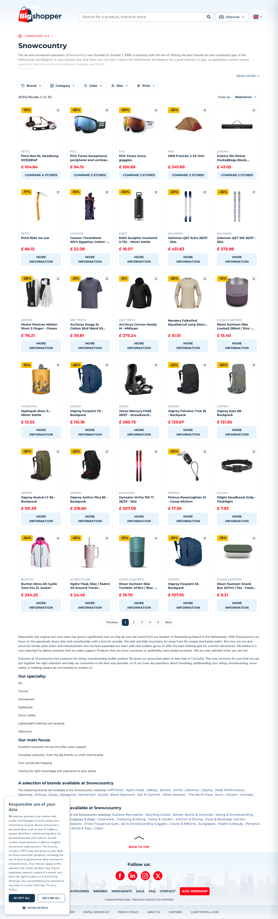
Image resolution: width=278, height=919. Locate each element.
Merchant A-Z (38, 36)
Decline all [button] (51, 898)
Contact (167, 891)
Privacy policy (128, 912)
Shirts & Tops (81, 828)
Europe (56, 64)
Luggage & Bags (82, 819)
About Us (153, 912)
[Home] (22, 36)
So (132, 663)
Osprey (207, 790)
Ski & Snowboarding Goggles (144, 824)
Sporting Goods (158, 815)
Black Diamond (122, 795)
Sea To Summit (149, 795)
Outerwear (106, 819)
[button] (256, 17)
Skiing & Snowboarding (234, 815)
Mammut (25, 795)
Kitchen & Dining (189, 819)
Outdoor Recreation (127, 815)
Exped (103, 795)
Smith (178, 790)
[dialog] (37, 855)
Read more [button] (246, 76)
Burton (165, 790)
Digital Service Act (96, 912)
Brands (100, 891)
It (55, 60)
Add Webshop (194, 891)
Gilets (98, 828)
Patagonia (68, 795)
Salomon (192, 790)
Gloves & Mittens (183, 824)
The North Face (201, 795)
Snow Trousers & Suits (101, 824)
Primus (40, 795)
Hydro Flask (135, 790)
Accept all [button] (22, 898)
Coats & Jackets (70, 824)
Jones (53, 795)
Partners (175, 912)
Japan (99, 64)
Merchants (122, 891)
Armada (246, 795)
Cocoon (232, 795)
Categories (78, 891)
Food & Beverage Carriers (225, 819)
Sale (140, 891)
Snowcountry (76, 55)
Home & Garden (160, 819)
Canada (197, 658)
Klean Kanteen (174, 795)
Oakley (152, 790)
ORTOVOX (115, 790)
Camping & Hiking (131, 819)
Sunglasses (207, 824)
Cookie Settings (34, 885)
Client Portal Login (205, 912)
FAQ (152, 891)
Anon (219, 795)
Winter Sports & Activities (193, 815)
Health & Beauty (230, 824)
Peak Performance (230, 790)
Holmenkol (87, 795)
